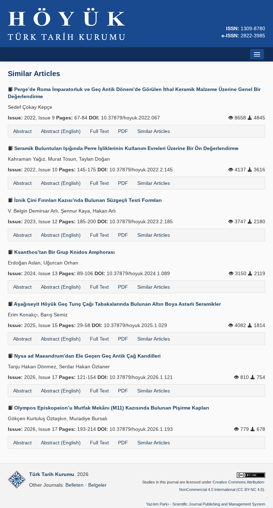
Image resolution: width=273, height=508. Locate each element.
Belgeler (97, 485)
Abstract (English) (61, 131)
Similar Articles (153, 131)
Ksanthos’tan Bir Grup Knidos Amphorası (64, 252)
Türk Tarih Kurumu (51, 474)
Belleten (74, 485)
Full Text (99, 131)
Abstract (22, 131)
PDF (123, 131)
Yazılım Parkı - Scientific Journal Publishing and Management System (205, 504)
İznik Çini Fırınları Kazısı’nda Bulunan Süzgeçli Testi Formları (87, 200)
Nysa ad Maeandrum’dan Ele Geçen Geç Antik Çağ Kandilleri (87, 356)
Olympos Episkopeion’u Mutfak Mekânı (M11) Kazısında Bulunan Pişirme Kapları (111, 408)
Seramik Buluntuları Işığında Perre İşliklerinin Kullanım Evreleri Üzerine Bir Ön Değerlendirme (126, 148)
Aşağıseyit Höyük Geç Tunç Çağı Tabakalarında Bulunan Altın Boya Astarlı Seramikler (117, 304)
